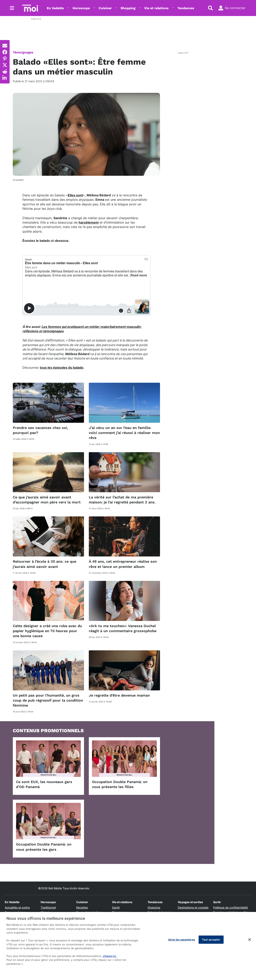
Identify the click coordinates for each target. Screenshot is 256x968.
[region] (128, 940)
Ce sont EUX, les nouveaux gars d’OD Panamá (44, 784)
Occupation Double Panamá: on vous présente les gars (43, 846)
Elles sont (75, 195)
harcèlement (89, 222)
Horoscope (81, 8)
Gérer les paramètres (181, 939)
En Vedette (55, 8)
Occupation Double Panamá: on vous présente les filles (119, 784)
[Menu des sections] (12, 8)
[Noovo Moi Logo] (30, 8)
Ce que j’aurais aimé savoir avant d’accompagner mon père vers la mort (47, 499)
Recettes (82, 907)
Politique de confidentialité (230, 907)
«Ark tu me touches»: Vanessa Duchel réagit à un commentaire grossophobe (122, 628)
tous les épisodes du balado (61, 368)
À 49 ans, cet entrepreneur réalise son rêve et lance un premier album (123, 563)
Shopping (128, 8)
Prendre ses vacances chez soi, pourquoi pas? (40, 430)
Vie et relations (156, 8)
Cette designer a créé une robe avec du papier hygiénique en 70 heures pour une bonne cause (47, 631)
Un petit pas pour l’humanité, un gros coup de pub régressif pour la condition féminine (48, 700)
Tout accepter (211, 939)
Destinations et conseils (193, 907)
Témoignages (23, 52)
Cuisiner (105, 8)
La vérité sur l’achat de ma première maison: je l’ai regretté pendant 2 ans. (122, 499)
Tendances (185, 8)
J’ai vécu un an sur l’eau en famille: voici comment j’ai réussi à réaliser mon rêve (124, 433)
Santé (116, 907)
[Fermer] (249, 939)
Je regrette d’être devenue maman (119, 695)
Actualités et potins (17, 907)
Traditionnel (48, 907)
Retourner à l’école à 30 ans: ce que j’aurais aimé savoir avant (44, 563)
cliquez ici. (110, 956)
